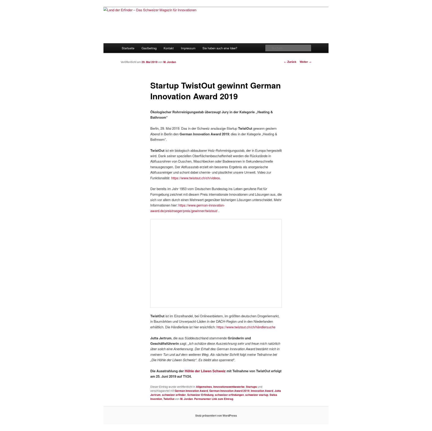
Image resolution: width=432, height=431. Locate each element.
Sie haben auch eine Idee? (219, 48)
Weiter (305, 62)
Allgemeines (204, 387)
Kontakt (169, 48)
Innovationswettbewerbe (229, 387)
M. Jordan (169, 62)
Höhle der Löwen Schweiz (205, 370)
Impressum (188, 48)
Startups (251, 387)
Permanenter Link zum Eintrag (213, 399)
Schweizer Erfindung (200, 395)
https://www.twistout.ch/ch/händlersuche (245, 326)
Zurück (290, 62)
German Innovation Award (191, 391)
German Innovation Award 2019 (229, 391)
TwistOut (168, 399)
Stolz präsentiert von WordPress (216, 415)
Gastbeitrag (149, 48)
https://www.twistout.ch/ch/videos (195, 177)
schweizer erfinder (174, 395)
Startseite (128, 48)
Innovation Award (262, 391)
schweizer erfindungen (229, 395)
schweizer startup (256, 395)
